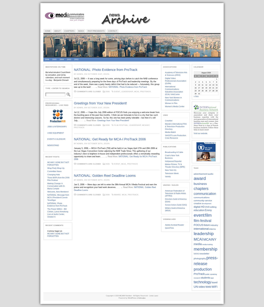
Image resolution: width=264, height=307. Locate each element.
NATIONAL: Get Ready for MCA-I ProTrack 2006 (110, 139)
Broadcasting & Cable (174, 152)
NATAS (196, 254)
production (203, 269)
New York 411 (170, 170)
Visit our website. (201, 133)
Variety (168, 177)
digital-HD (199, 206)
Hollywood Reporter (173, 161)
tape (212, 278)
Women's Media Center (174, 106)
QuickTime (169, 228)
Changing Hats (53, 175)
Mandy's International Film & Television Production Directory (176, 126)
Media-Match (170, 132)
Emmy (208, 210)
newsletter (204, 253)
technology (202, 282)
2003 (69, 59)
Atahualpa (141, 298)
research (197, 278)
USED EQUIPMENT (55, 133)
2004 (62, 59)
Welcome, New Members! (58, 192)
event (117, 91)
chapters (201, 188)
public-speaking (211, 274)
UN (196, 286)
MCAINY (145, 125)
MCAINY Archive (125, 296)
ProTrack (145, 91)
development (206, 203)
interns (212, 229)
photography (200, 258)
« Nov (196, 96)
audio (210, 174)
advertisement (200, 174)
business (200, 183)
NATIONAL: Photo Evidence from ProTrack (105, 70)
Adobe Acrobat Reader (174, 225)
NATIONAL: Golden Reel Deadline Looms (105, 176)
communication (205, 194)
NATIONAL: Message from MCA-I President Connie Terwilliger (58, 197)
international (201, 228)
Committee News (54, 171)
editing (213, 207)
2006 (47, 59)
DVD (207, 207)
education (199, 210)
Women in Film (171, 103)
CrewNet (168, 121)
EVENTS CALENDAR (56, 139)
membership (205, 249)
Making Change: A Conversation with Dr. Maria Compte (56, 186)
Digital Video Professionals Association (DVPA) (175, 81)
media (198, 244)
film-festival (121, 125)
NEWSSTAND (53, 145)
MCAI (136, 91)
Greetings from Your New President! (100, 103)
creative (197, 203)
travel (215, 282)
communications (201, 197)
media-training (207, 244)
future (207, 225)
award (117, 195)
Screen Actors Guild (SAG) (176, 205)
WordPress (132, 298)
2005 (54, 59)
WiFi (214, 286)
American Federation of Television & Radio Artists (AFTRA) (175, 193)
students (205, 277)
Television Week (172, 173)
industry (214, 225)
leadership (127, 91)
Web (208, 286)
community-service (203, 200)
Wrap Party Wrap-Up (55, 168)
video (201, 286)
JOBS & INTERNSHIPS (57, 127)
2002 (76, 59)
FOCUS (198, 225)
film (208, 215)
